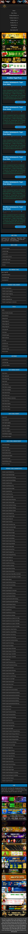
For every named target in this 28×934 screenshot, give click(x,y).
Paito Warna (14, 13)
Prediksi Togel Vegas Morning (8, 755)
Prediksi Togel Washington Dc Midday (10, 775)
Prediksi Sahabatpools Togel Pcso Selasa (13, 183)
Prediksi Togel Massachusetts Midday (10, 601)
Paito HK (7, 239)
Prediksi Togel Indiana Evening (8, 568)
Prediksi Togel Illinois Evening (8, 562)
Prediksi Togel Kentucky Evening (9, 582)
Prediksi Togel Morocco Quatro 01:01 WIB (10, 618)
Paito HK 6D (4, 788)
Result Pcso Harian (6, 463)
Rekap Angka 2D (5, 326)
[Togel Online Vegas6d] (14, 823)
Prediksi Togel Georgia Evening (8, 540)
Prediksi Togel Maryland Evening (9, 593)
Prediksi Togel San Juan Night (8, 678)
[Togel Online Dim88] (14, 41)
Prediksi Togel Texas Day (7, 720)
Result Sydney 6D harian (7, 455)
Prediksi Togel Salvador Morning (9, 670)
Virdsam (4, 920)
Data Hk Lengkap (5, 428)
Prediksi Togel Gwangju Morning (9, 554)
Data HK (24, 922)
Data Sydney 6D (14, 30)
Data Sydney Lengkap (6, 436)
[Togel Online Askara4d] (14, 829)
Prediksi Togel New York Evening (9, 634)
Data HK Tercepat (13, 791)
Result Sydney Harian (6, 452)
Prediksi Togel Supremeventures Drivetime (11, 692)
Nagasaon (13, 238)
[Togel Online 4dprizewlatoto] (14, 847)
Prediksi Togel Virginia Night (8, 769)
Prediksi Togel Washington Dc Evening (10, 772)
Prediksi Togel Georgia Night (8, 546)
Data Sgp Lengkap (6, 425)
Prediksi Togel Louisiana (7, 587)
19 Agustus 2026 (7, 136)
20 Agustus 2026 (7, 111)
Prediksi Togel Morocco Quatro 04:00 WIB (10, 620)
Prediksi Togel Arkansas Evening (9, 477)
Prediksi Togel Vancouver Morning (9, 742)
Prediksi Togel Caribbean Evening (9, 505)
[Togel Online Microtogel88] (14, 799)
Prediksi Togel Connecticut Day (8, 524)
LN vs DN (4, 340)
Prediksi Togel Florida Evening (8, 535)
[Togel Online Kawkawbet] (14, 817)
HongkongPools (19, 926)
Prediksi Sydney (13, 17)
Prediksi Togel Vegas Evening (8, 750)
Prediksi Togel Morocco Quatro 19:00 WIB (10, 623)
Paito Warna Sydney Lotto (20, 930)
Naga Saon (19, 238)
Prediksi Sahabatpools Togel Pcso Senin (13, 208)
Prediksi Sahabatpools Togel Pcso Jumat (13, 108)
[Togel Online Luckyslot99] (14, 865)
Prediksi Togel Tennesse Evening (9, 711)
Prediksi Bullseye (13, 15)
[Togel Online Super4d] (14, 47)
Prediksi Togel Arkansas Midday (9, 480)
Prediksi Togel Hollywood (7, 557)
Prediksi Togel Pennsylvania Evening (9, 664)
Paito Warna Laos (5, 395)
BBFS (3, 310)
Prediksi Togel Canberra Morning (9, 499)
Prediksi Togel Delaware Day (8, 529)
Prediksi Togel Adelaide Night (8, 474)
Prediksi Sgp (13, 20)
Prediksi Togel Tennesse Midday (9, 714)
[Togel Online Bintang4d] (14, 835)
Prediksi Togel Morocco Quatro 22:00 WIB (10, 626)
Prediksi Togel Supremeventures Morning (10, 703)
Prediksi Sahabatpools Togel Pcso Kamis (13, 133)
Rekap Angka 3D (5, 323)
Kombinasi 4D (5, 343)
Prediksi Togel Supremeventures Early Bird (11, 695)
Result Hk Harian (5, 447)
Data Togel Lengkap (6, 422)
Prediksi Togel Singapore (7, 291)
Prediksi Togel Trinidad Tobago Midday (10, 739)
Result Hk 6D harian (6, 458)
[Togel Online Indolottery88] (14, 889)
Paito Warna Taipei (6, 406)
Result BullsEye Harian (6, 461)
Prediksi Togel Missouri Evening (8, 612)
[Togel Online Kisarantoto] (14, 59)
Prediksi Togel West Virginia (8, 778)
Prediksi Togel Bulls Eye (7, 299)
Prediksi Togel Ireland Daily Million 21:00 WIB (11, 576)
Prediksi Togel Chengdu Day (8, 513)
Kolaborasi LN (5, 346)
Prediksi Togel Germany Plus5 (8, 549)
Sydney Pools (5, 926)
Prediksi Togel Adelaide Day (8, 471)
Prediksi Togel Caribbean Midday (9, 507)
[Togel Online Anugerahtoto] (14, 883)
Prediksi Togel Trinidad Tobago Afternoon (11, 733)
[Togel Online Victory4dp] (14, 811)
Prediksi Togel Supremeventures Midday (10, 700)
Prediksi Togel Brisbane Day (8, 485)
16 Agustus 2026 (7, 211)
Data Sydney (9, 923)
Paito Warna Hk (5, 384)
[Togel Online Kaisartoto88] (14, 853)
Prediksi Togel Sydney (6, 288)
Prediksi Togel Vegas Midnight (8, 753)
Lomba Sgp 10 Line (6, 259)
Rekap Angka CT (5, 321)
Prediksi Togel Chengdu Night (8, 516)
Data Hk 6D (14, 27)
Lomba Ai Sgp (5, 251)
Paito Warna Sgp (5, 378)
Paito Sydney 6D (5, 376)
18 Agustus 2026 (7, 161)
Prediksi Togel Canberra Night (8, 502)
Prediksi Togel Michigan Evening (9, 604)
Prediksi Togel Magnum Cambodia (9, 302)
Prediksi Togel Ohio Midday (7, 645)
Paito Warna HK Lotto (17, 928)
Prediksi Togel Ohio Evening (8, 642)
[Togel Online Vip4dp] (14, 871)
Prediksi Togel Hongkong (7, 293)
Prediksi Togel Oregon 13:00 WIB (9, 656)
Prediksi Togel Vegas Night (7, 758)
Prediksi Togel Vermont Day (8, 761)
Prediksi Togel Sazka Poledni (8, 681)
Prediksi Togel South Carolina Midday (10, 689)
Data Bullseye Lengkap (7, 433)
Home (14, 10)
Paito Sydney (13, 239)
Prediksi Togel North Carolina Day (9, 637)
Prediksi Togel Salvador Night (8, 673)
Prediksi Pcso (13, 22)
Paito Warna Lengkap (6, 387)
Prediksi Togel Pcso (14, 78)
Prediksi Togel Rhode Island (8, 667)
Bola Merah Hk (5, 280)
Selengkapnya (20, 102)
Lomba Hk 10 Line (6, 262)
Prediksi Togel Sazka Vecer (7, 684)
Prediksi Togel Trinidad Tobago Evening (10, 736)
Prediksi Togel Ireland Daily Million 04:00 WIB (11, 574)
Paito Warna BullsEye (6, 389)
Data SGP (3, 923)
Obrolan (4, 264)
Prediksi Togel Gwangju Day (8, 551)
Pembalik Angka (5, 335)
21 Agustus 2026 (7, 86)
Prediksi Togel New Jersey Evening (9, 629)
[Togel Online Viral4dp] (14, 72)
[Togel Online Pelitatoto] (14, 66)
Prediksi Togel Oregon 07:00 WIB (9, 651)
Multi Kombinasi (5, 337)
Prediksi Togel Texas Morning (8, 725)
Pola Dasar (4, 332)
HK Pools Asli (14, 931)
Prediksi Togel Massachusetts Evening (10, 598)
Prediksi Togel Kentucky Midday (8, 585)
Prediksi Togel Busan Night (7, 496)
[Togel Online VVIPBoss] (14, 35)
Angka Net (8, 920)
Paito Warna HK (14, 920)
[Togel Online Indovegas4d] (14, 914)
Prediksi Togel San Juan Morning (9, 675)
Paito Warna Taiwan (6, 409)
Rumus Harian (5, 351)
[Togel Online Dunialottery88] (14, 877)
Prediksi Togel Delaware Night (8, 532)
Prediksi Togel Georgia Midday (8, 543)
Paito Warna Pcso (5, 400)
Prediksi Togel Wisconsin (7, 780)
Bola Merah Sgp (5, 277)
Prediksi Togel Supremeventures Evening (10, 698)
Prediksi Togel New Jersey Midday (9, 631)
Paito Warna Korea (6, 392)
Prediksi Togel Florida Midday (8, 538)
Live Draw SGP (5, 240)
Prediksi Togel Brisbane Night (8, 488)
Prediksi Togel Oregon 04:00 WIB (9, 648)
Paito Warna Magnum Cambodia (9, 398)
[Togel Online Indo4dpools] (14, 859)
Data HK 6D (14, 923)
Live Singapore (11, 789)
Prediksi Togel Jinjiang (6, 579)
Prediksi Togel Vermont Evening (8, 764)
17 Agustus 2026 (7, 186)
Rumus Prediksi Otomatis (7, 312)
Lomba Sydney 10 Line (7, 256)
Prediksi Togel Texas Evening (8, 722)
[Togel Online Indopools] (14, 902)
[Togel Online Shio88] (14, 908)
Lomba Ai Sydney (5, 248)
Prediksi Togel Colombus (7, 521)
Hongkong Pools (5, 238)
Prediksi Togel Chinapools (7, 518)
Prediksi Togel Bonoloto (7, 483)
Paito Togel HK (4, 272)
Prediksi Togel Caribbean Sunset (9, 510)
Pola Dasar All (5, 329)
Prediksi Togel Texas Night (7, 728)
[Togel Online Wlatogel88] (14, 841)
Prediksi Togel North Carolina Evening (10, 640)
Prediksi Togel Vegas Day (7, 747)
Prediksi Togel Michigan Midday (8, 607)
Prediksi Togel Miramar (7, 609)
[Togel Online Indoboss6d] (14, 805)
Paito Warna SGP (18, 922)
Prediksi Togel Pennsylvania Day (8, 662)
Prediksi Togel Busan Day (7, 494)
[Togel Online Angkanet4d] (14, 895)
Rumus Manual (5, 315)
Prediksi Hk (13, 25)
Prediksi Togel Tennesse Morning (9, 717)
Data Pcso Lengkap (6, 430)
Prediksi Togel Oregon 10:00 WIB (9, 653)
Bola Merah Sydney (6, 274)
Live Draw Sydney (14, 240)
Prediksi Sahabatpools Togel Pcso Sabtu (13, 83)
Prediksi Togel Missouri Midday (8, 615)
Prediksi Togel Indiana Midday (8, 571)
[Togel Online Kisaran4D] (14, 53)
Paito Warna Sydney (6, 403)
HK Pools (19, 791)
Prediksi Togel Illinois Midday (8, 565)
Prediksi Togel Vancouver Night (8, 744)
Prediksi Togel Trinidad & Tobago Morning (11, 731)
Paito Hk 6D (4, 381)
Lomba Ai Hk (5, 253)
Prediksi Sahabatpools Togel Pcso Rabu (13, 158)
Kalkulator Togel (5, 348)
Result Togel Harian (6, 450)
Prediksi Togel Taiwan (6, 709)
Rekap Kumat (5, 318)
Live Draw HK (21, 239)
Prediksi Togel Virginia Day (7, 767)
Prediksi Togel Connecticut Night (9, 527)
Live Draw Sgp (5, 362)
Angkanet (23, 925)
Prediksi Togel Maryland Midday (8, 596)
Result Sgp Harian (6, 444)
